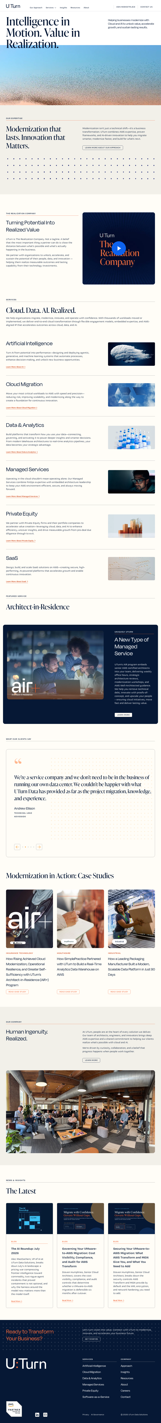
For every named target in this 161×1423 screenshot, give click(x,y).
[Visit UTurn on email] (45, 1415)
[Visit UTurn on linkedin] (37, 1415)
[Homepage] (13, 6)
